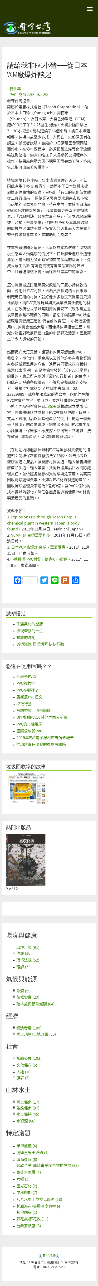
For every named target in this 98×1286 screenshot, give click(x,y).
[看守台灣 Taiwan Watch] (27, 32)
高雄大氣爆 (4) (28, 1172)
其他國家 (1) (26, 1212)
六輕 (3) (22, 1179)
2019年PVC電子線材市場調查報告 (45, 737)
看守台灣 (49, 1255)
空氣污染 (26, 94)
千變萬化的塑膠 (29, 623)
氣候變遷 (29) (27, 997)
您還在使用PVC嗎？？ (29, 666)
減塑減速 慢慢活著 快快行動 (40, 644)
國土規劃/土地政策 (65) (36, 1034)
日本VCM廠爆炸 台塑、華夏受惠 (38, 547)
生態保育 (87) (27, 1108)
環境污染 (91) (27, 947)
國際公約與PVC (29, 731)
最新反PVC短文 (29, 697)
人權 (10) (24, 1072)
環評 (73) (24, 967)
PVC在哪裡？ (27, 690)
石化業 (15, 88)
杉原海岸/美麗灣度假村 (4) (38, 1206)
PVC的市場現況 (29, 724)
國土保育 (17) (27, 1102)
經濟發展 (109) (28, 1028)
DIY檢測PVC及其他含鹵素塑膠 (41, 717)
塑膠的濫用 (25, 637)
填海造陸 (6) (26, 1159)
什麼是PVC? (26, 676)
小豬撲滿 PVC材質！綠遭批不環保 (39, 559)
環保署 (51, 406)
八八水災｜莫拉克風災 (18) (39, 1199)
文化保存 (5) (26, 1065)
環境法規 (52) (27, 960)
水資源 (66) (25, 1121)
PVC (13, 94)
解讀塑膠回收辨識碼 (33, 710)
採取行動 (24, 703)
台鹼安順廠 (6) (28, 1225)
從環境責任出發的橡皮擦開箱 (41, 744)
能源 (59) (24, 991)
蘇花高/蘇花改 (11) (32, 1219)
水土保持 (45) (27, 1114)
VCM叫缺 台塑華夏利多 (30, 535)
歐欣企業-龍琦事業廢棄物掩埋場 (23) (47, 1165)
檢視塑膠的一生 (29, 630)
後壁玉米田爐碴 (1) (32, 1152)
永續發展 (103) (28, 1058)
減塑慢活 (16, 613)
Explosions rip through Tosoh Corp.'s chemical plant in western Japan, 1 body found (43, 523)
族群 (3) (22, 1077)
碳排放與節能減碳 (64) (35, 1004)
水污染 (42, 94)
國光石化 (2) (26, 1186)
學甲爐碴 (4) (26, 1145)
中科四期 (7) (26, 1192)
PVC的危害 (25, 683)
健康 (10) (24, 953)
